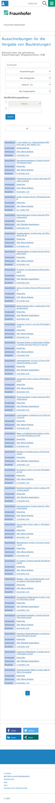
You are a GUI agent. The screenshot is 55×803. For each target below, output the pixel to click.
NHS (5, 785)
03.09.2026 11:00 (22, 592)
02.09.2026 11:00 (22, 192)
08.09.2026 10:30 (22, 410)
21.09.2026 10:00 (22, 173)
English (32, 3)
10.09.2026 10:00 (22, 355)
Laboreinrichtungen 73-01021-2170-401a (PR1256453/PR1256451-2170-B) (33, 361)
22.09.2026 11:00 (22, 683)
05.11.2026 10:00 (22, 210)
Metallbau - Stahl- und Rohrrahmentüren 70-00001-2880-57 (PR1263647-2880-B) (33, 580)
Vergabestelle (9, 148)
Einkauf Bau (20, 166)
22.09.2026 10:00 (22, 337)
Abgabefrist (9, 155)
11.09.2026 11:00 (22, 664)
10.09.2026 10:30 (22, 373)
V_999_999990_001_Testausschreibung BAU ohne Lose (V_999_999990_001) (32, 143)
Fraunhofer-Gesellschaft (14, 24)
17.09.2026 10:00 (22, 519)
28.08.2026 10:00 (22, 319)
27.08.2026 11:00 (22, 264)
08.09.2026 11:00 (22, 537)
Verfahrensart (9, 151)
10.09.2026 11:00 (22, 610)
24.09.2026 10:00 (22, 574)
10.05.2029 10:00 (22, 155)
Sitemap (7, 773)
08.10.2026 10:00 (22, 301)
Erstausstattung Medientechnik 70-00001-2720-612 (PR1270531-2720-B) (33, 598)
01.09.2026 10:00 (22, 246)
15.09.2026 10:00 (22, 428)
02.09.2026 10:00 (22, 555)
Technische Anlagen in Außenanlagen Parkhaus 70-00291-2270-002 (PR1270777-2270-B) (33, 343)
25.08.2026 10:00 (22, 282)
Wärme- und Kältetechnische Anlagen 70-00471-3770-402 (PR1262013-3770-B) (33, 434)
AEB (5, 782)
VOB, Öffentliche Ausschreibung (27, 224)
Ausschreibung (10, 142)
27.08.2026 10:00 (22, 446)
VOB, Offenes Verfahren (25, 151)
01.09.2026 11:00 (22, 483)
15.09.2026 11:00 (22, 464)
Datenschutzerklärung (16, 788)
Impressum (9, 779)
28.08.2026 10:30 (22, 228)
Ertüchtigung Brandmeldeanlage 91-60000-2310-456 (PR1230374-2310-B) (33, 634)
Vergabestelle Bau (22, 148)
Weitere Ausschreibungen (16, 776)
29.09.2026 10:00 (22, 628)
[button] (13, 730)
